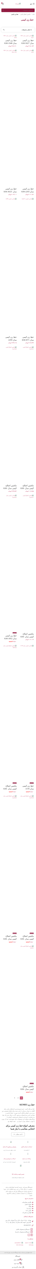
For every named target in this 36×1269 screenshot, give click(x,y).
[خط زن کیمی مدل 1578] (26, 713)
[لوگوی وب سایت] (18, 3)
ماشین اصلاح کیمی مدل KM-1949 (10, 488)
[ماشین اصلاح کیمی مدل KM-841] (26, 1014)
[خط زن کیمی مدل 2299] (9, 266)
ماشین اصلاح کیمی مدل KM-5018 (27, 939)
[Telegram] (31, 1235)
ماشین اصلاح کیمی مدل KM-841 (27, 1089)
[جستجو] (3, 10)
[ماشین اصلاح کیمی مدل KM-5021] (26, 415)
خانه (33, 14)
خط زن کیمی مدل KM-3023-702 (10, 192)
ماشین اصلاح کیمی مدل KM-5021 (27, 488)
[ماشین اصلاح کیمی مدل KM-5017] (26, 563)
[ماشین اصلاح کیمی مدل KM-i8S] (9, 713)
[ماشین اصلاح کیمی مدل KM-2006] (9, 863)
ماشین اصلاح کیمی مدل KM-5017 (27, 637)
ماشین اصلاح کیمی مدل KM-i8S (10, 789)
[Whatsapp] (29, 1235)
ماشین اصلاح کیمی (25, 14)
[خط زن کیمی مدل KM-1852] (9, 563)
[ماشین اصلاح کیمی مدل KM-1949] (9, 415)
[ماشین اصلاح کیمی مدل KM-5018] (26, 863)
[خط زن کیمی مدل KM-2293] (26, 118)
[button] (18, 1134)
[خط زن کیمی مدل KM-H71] (26, 266)
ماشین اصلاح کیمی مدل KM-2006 (10, 939)
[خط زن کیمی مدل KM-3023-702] (9, 118)
